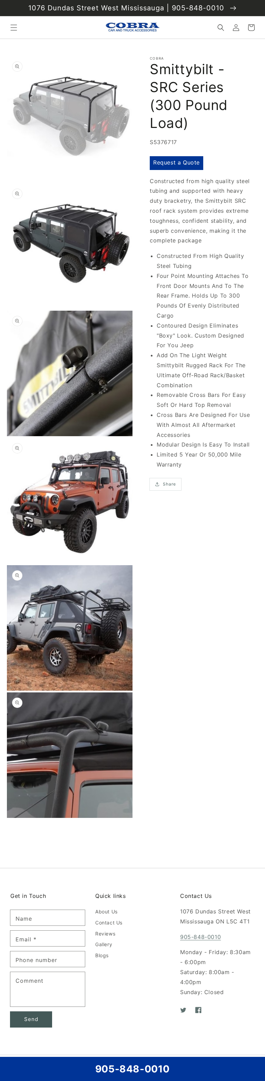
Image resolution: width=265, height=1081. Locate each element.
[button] (13, 27)
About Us (106, 911)
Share (169, 484)
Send (31, 1019)
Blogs (102, 955)
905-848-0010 (200, 936)
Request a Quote (176, 162)
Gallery (103, 944)
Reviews (105, 934)
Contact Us (108, 922)
